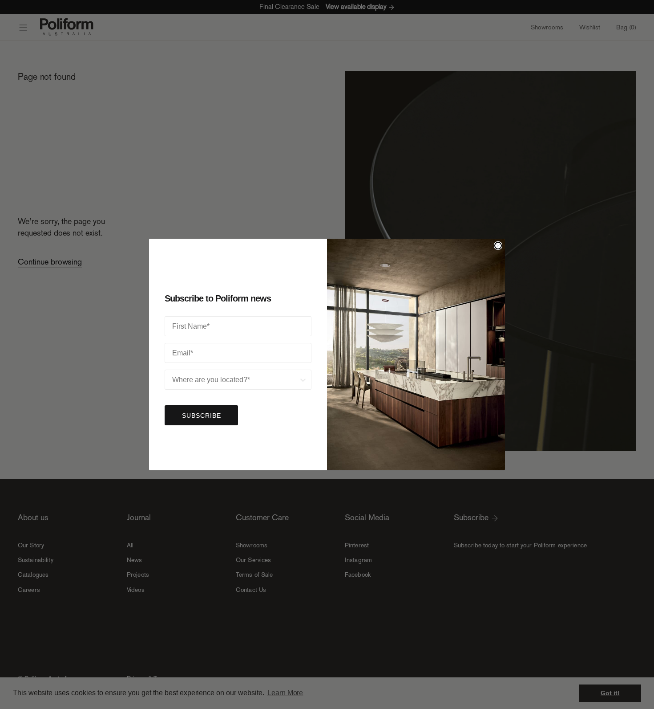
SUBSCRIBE (201, 415)
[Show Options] (303, 379)
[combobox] (235, 379)
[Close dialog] (498, 245)
